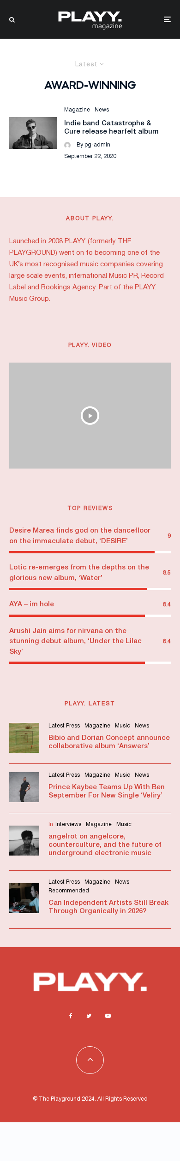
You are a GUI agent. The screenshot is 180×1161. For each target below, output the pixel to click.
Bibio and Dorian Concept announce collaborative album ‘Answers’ (109, 742)
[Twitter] (88, 1016)
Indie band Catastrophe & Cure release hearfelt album (111, 127)
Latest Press (64, 725)
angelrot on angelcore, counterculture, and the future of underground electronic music (105, 844)
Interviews (68, 824)
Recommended (68, 890)
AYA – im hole (31, 604)
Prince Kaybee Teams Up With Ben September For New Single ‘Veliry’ (106, 791)
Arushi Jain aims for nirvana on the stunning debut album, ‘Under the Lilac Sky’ (75, 641)
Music (122, 725)
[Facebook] (70, 1016)
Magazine (77, 109)
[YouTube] (108, 1016)
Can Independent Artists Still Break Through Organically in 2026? (108, 907)
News (102, 109)
